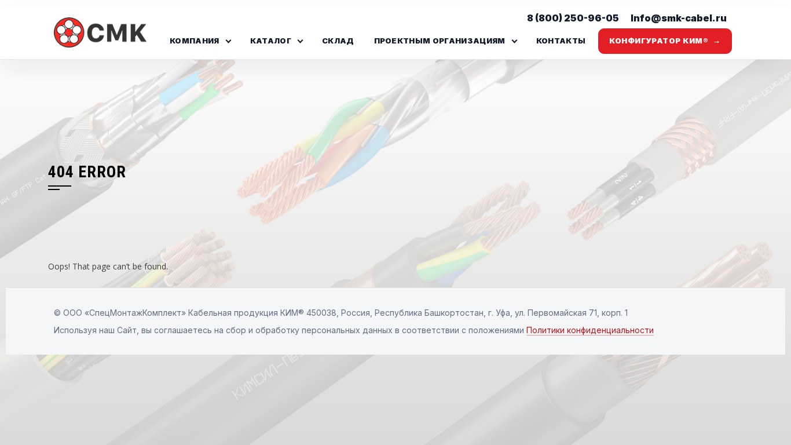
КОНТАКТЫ (561, 40)
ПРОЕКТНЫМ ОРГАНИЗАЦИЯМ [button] (440, 40)
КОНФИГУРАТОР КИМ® (664, 40)
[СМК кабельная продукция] (103, 32)
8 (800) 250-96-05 (573, 18)
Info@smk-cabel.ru (679, 18)
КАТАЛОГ (270, 40)
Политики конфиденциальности (590, 330)
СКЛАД (338, 40)
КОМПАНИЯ (194, 40)
